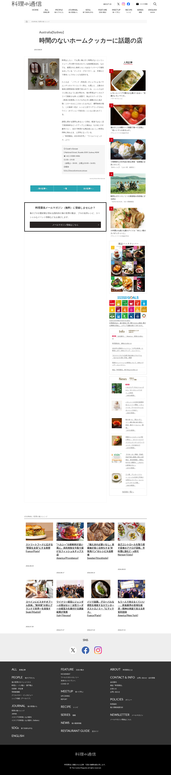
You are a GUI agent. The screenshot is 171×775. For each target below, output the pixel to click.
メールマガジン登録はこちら (65, 225)
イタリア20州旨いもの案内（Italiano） (26, 720)
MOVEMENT (65, 674)
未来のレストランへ (68, 681)
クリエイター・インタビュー (22, 695)
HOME (35, 10)
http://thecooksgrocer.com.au (75, 170)
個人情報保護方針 (116, 707)
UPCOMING (65, 696)
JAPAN (14, 714)
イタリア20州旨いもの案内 (22, 717)
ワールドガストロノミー (70, 677)
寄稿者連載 (16, 692)
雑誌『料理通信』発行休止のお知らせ (125, 370)
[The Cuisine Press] (27, 4)
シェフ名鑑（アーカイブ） (21, 698)
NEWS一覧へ (128, 492)
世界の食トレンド (18, 711)
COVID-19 (65, 684)
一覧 (65, 188)
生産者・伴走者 (17, 689)
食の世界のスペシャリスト (21, 682)
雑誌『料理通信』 (116, 685)
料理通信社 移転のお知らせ (122, 343)
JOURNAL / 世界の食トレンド (40, 21)
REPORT (64, 699)
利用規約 (113, 704)
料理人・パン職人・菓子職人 (22, 685)
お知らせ (113, 689)
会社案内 (113, 682)
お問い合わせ (115, 692)
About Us (107, 4)
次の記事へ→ (88, 188)
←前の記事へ (42, 188)
